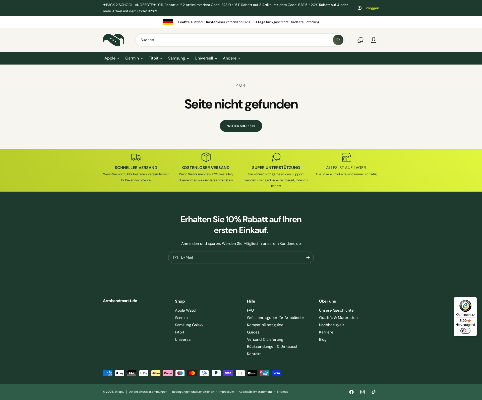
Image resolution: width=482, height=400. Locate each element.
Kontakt (254, 353)
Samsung (176, 58)
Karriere (326, 332)
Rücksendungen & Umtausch (272, 346)
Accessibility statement (255, 392)
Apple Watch (186, 310)
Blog (322, 339)
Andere (229, 58)
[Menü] (474, 300)
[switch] (465, 331)
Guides (253, 332)
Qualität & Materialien (338, 317)
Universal (183, 339)
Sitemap (282, 392)
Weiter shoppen (241, 126)
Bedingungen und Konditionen (193, 392)
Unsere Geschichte (336, 310)
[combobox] (240, 39)
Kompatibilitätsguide (265, 324)
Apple (109, 58)
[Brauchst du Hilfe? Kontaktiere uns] (360, 39)
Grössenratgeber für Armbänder (275, 317)
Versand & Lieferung (265, 339)
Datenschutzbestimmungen (148, 392)
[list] (241, 22)
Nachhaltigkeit (331, 324)
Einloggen (371, 8)
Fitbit (153, 58)
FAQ (250, 310)
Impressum (226, 392)
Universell (204, 58)
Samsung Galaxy (189, 324)
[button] (111, 58)
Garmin (132, 58)
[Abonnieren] (308, 257)
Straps (118, 392)
